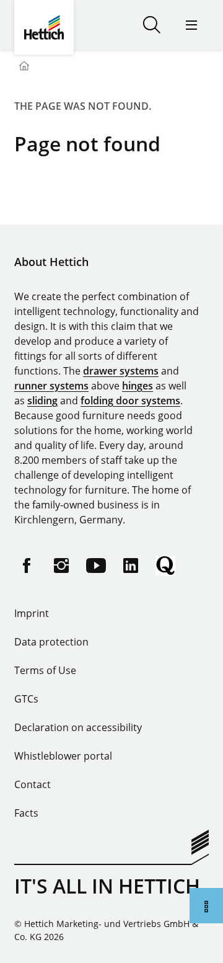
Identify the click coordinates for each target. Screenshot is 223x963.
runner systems (51, 386)
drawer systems (121, 371)
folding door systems (130, 400)
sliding (42, 400)
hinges (137, 386)
